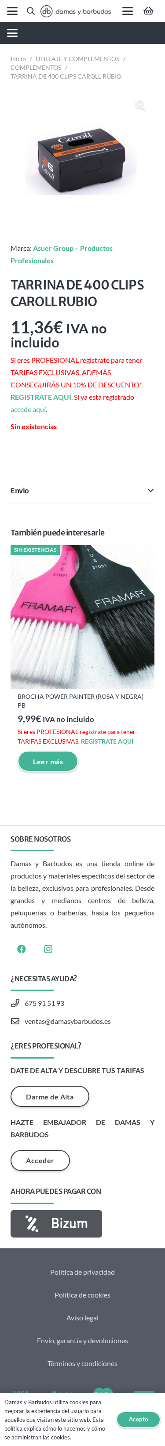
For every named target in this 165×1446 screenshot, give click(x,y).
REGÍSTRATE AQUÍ (41, 397)
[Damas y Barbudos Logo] (76, 11)
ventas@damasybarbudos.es (68, 1021)
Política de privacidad (82, 1272)
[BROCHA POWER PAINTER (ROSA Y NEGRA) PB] (82, 617)
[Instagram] (48, 949)
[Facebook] (22, 949)
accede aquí (28, 409)
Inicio (18, 58)
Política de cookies (82, 1295)
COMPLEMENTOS (36, 67)
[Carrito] (148, 11)
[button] (12, 11)
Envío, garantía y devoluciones (82, 1340)
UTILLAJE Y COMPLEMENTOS (77, 58)
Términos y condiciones (82, 1363)
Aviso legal (82, 1317)
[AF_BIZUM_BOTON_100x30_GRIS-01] (82, 1224)
